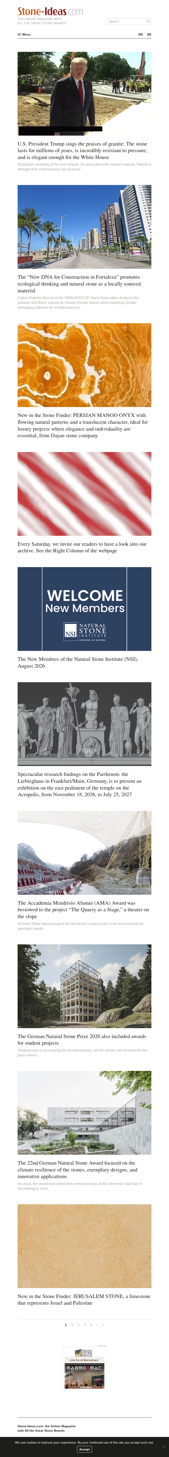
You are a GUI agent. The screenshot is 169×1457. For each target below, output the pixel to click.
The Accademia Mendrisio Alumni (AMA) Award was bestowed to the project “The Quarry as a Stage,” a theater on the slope (83, 909)
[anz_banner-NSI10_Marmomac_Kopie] (84, 1369)
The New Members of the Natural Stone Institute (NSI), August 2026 (78, 662)
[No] (163, 1447)
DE (149, 34)
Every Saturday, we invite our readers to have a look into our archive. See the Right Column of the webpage (82, 547)
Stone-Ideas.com (50, 11)
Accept (84, 1449)
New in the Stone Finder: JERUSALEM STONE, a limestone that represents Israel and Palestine (84, 1299)
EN (140, 34)
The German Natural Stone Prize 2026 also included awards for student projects (82, 1039)
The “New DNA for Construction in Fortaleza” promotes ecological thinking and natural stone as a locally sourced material (79, 283)
